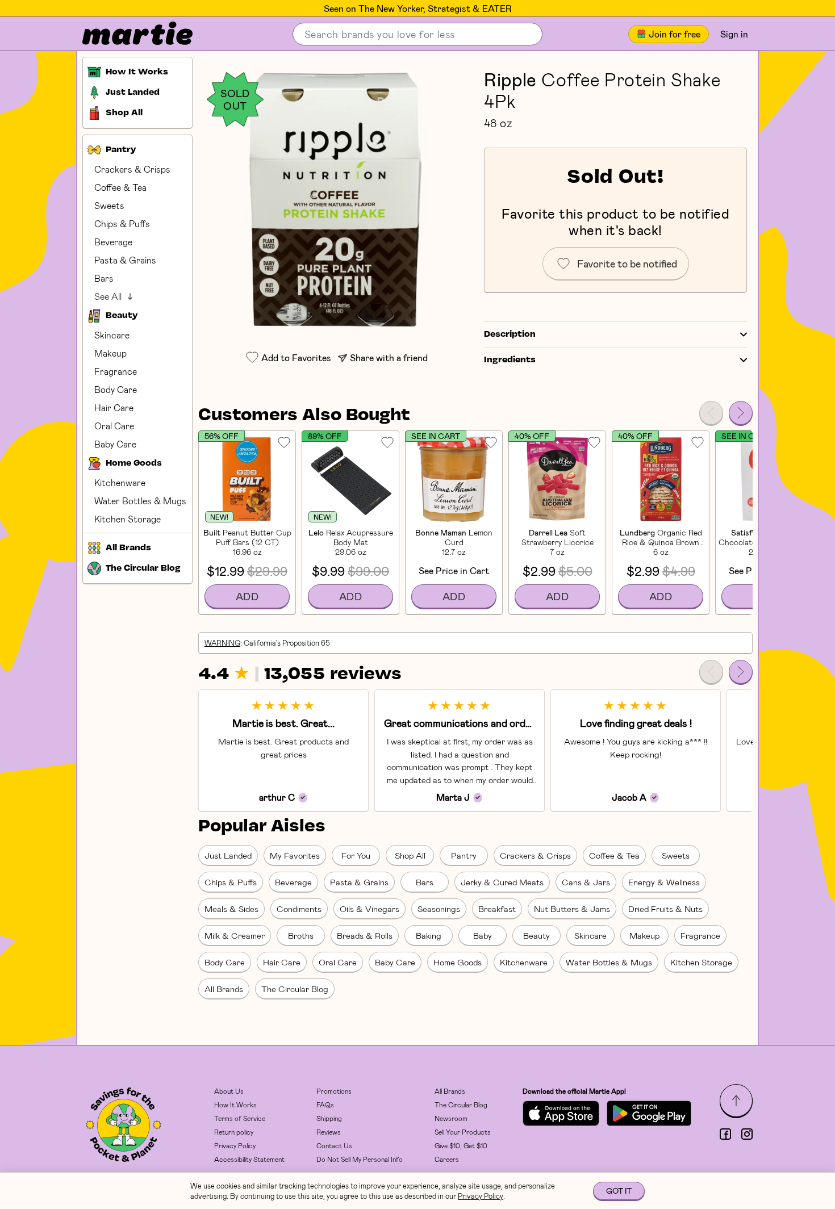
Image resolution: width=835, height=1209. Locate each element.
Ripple (510, 79)
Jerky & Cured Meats (502, 882)
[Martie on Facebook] (725, 1134)
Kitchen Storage (127, 518)
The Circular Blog (294, 989)
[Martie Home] (127, 34)
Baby (482, 935)
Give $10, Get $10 (461, 1145)
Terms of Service (239, 1118)
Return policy (233, 1132)
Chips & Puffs (122, 223)
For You (355, 855)
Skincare (112, 334)
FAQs (325, 1104)
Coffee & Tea (120, 187)
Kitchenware (119, 482)
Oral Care (114, 425)
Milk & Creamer (234, 935)
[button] (335, 199)
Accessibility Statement (249, 1159)
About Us (229, 1091)
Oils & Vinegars (369, 908)
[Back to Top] (736, 1100)
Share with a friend (389, 357)
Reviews (328, 1132)
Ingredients (510, 360)
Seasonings (439, 908)
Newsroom (451, 1118)
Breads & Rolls (365, 935)
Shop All (410, 855)
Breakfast (497, 908)
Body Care (115, 389)
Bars (104, 278)
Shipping (329, 1118)
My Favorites (295, 855)
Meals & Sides (231, 908)
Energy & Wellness (664, 882)
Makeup (110, 353)
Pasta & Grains (125, 259)
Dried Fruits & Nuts (665, 908)
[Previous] (711, 413)
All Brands (223, 989)
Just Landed (228, 855)
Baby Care (115, 443)
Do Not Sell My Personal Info (359, 1159)
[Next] (741, 413)
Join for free (674, 33)
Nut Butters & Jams (572, 908)
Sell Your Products (463, 1132)
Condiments (299, 908)
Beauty (536, 935)
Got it (619, 1190)
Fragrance (115, 371)
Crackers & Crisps (132, 169)
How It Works (235, 1104)
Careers (447, 1159)
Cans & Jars (586, 882)
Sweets (109, 205)
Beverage (113, 241)
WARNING (222, 642)
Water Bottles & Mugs (140, 500)
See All (108, 296)
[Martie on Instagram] (747, 1134)
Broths (301, 935)
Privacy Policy (235, 1145)
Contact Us (334, 1145)
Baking (428, 935)
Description (510, 334)
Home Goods (457, 962)
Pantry (464, 855)
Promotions (334, 1091)
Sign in (734, 33)
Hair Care (113, 407)
